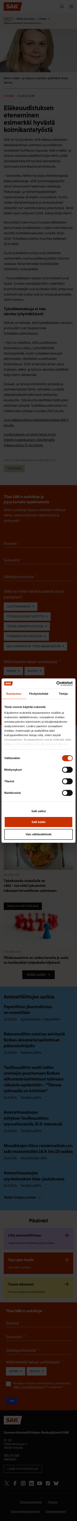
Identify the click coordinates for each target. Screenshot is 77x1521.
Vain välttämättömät (38, 834)
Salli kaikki (38, 822)
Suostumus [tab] (13, 693)
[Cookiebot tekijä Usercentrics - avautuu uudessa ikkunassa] (56, 683)
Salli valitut (38, 811)
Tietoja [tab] (63, 693)
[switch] (67, 770)
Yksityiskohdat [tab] (38, 693)
